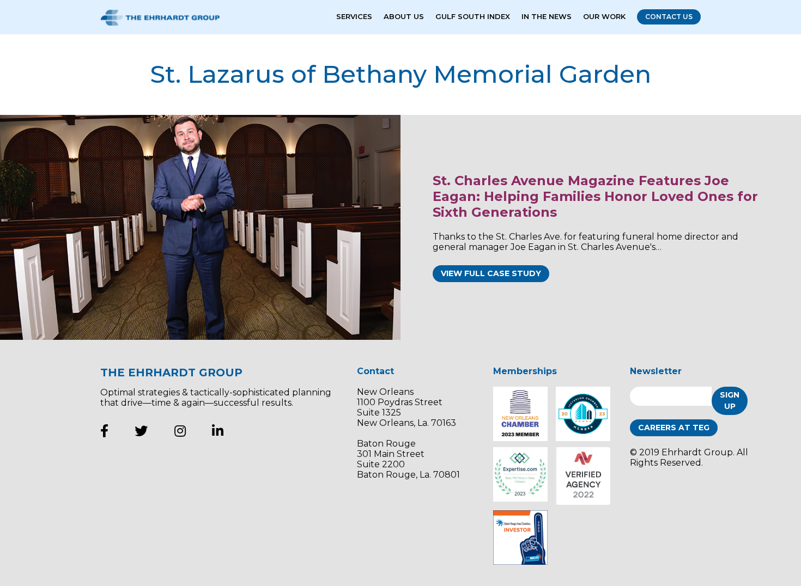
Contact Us (669, 17)
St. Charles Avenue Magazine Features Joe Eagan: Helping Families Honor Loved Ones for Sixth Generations (595, 196)
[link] (200, 227)
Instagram (180, 430)
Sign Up (729, 400)
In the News (546, 16)
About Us (404, 16)
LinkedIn (217, 430)
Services (354, 16)
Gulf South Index (472, 16)
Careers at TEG (673, 427)
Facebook (104, 430)
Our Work (604, 16)
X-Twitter (141, 430)
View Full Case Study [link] (491, 273)
